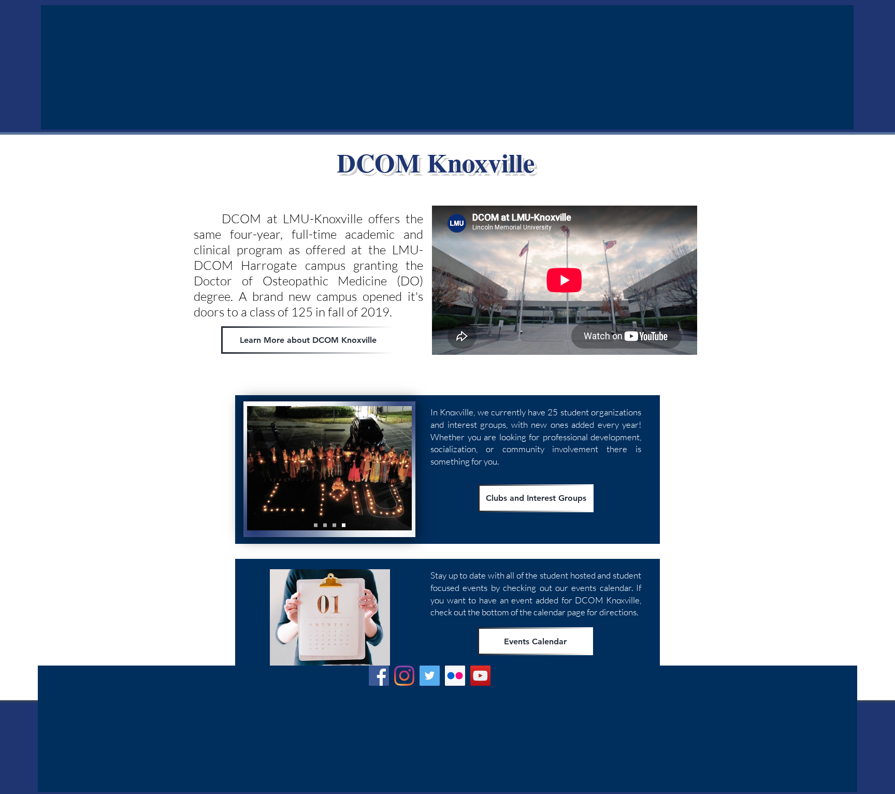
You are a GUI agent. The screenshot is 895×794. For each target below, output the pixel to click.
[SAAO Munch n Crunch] (334, 525)
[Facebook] (379, 676)
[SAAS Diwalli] (343, 525)
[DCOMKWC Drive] (315, 525)
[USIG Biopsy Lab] (325, 525)
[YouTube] (480, 676)
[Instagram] (404, 676)
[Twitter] (430, 676)
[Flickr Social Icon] (455, 676)
